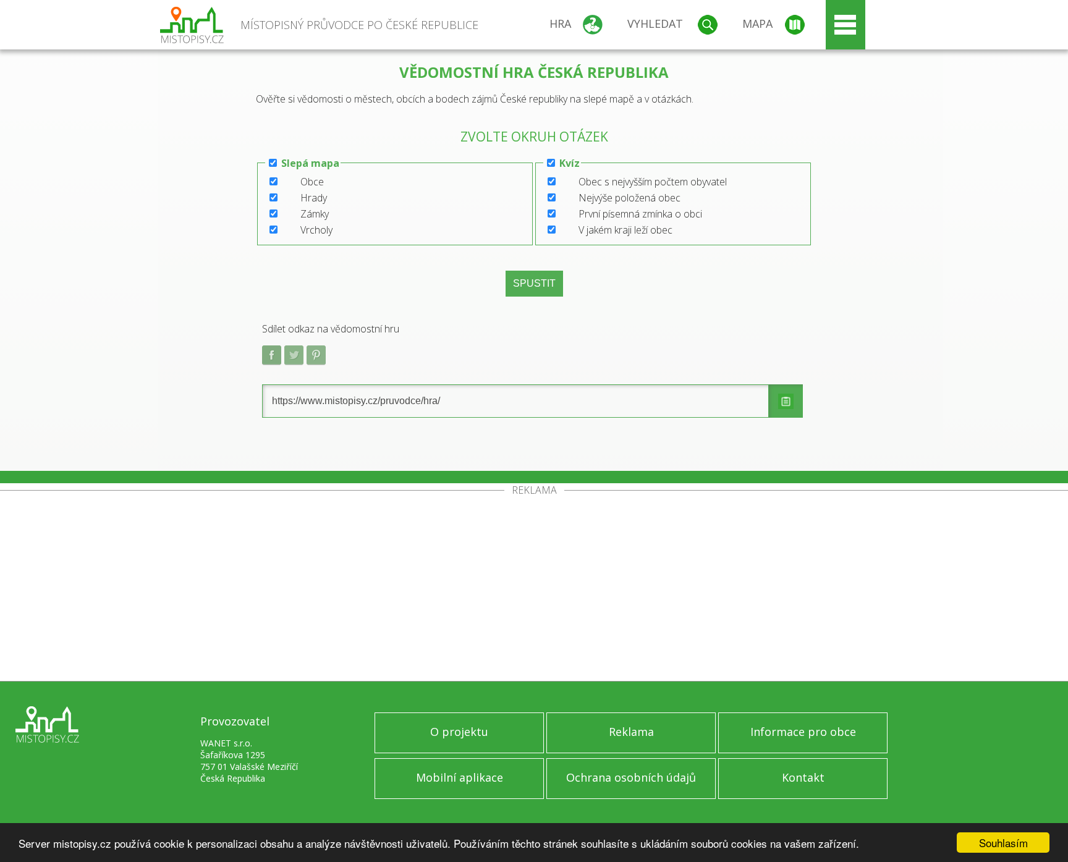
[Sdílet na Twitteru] (294, 355)
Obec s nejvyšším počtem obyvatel (652, 181)
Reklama (631, 731)
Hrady (313, 198)
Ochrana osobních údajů (631, 777)
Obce (312, 181)
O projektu (459, 731)
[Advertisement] (534, 588)
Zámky (314, 214)
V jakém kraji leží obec (625, 230)
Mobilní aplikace (459, 777)
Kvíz (569, 163)
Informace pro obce (803, 731)
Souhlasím (1003, 842)
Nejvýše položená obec (629, 198)
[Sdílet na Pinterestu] (316, 355)
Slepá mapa (310, 163)
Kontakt (803, 777)
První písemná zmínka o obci (640, 214)
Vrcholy (316, 230)
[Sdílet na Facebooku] (272, 355)
